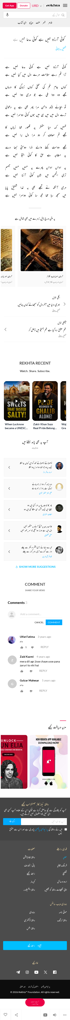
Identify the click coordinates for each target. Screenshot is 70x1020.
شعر (44, 22)
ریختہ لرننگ (62, 920)
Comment (54, 622)
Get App (9, 5)
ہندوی (32, 912)
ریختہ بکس (31, 928)
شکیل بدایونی (61, 49)
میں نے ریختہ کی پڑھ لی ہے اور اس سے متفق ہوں (35, 831)
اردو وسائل (62, 881)
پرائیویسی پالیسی (41, 829)
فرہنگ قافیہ (62, 865)
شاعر (50, 22)
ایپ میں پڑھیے (35, 1002)
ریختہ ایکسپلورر (29, 889)
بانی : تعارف (29, 865)
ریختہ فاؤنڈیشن (29, 857)
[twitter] (45, 972)
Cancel (39, 622)
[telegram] (18, 972)
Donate (24, 5)
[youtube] (36, 972)
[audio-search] (7, 15)
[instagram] (27, 972)
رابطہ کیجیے (31, 873)
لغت (38, 22)
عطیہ (65, 857)
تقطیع (65, 873)
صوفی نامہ (63, 912)
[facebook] (55, 972)
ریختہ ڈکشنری (29, 920)
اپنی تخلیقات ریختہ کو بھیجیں (56, 889)
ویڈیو (31, 22)
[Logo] (53, 5)
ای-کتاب (22, 22)
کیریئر (32, 881)
